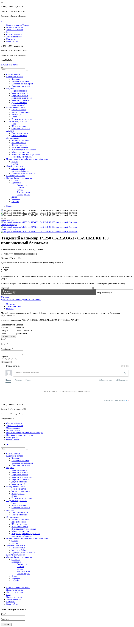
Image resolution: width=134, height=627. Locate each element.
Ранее (28, 380)
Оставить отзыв (8, 336)
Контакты (10, 39)
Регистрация (12, 437)
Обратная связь (13, 428)
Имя (3, 339)
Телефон (5, 619)
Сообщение (7, 349)
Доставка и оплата (14, 30)
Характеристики (13, 306)
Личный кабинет (13, 37)
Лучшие (18, 380)
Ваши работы (12, 41)
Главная (9, 206)
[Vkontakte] (7, 444)
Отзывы (9, 309)
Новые (8, 380)
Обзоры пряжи (12, 440)
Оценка (4, 357)
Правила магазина (14, 27)
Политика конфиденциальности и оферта (24, 433)
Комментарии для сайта (116, 400)
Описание (10, 304)
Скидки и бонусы (14, 34)
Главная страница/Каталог (18, 25)
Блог (8, 32)
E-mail (4, 344)
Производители (13, 430)
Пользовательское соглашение (19, 435)
